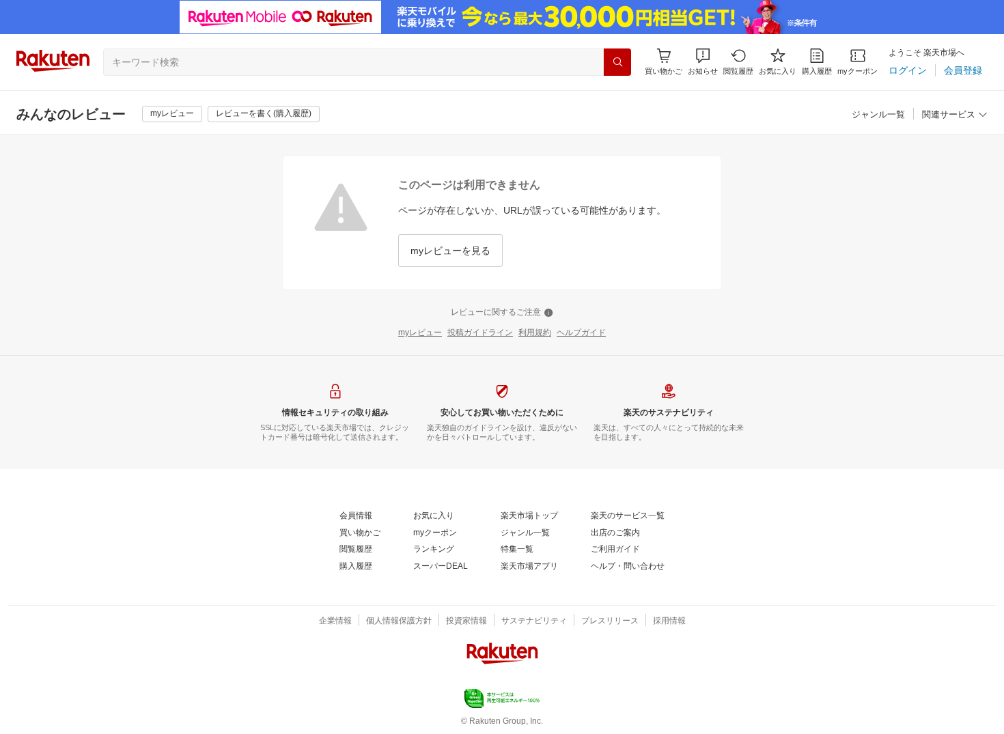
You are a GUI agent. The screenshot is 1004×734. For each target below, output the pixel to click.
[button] (703, 62)
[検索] (617, 62)
